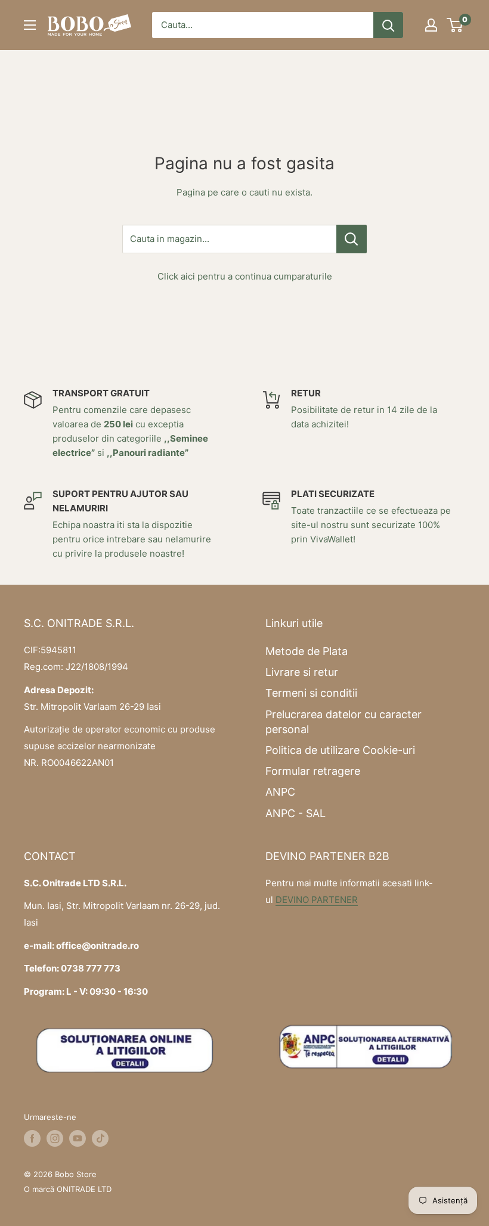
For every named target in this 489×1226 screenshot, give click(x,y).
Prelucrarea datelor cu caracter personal (343, 721)
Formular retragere (312, 771)
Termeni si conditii (311, 693)
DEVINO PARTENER (317, 899)
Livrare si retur (301, 672)
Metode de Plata (306, 651)
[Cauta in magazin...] (351, 239)
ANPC (280, 792)
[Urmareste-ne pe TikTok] (100, 1138)
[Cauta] (388, 25)
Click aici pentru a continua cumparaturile (244, 276)
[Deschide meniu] (30, 25)
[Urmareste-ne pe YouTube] (77, 1138)
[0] (455, 25)
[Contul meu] (431, 25)
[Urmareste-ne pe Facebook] (32, 1138)
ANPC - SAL (295, 813)
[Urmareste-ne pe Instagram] (55, 1138)
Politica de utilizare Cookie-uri (340, 750)
